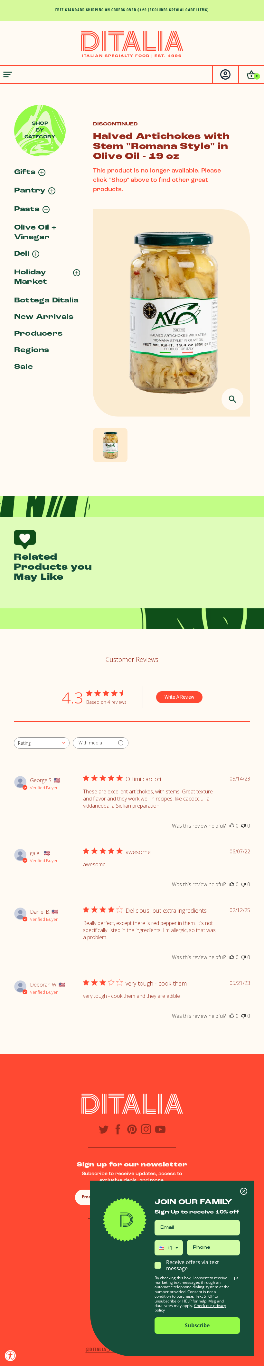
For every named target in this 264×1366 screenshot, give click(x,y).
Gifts (24, 172)
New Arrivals (44, 317)
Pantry (29, 190)
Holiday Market (30, 277)
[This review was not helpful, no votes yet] (243, 825)
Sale (23, 367)
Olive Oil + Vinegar (35, 232)
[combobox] (42, 743)
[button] (251, 74)
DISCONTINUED (115, 124)
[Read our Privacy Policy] (236, 1278)
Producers (38, 334)
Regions (31, 350)
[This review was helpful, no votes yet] (232, 825)
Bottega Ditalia (46, 300)
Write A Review (179, 697)
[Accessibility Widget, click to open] (10, 1355)
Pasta (27, 209)
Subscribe (197, 1325)
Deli (21, 254)
